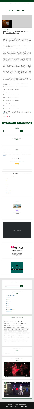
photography (20, 335)
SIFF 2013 (23, 339)
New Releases (18, 333)
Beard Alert (6, 321)
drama (12, 329)
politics (13, 337)
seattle (5, 339)
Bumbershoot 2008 (22, 323)
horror (9, 331)
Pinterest (8, 307)
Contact (20, 3)
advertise (15, 161)
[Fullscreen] (29, 376)
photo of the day (7, 337)
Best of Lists (17, 321)
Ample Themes (24, 406)
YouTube (8, 303)
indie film (20, 331)
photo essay (14, 335)
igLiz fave (14, 331)
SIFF (9, 339)
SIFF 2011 (18, 339)
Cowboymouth (6, 29)
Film (15, 3)
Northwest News (7, 335)
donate (11, 161)
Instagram (8, 301)
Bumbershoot (6, 323)
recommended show (20, 337)
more (23, 161)
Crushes (22, 327)
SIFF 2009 (13, 339)
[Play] (4, 376)
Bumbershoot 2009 (7, 325)
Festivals (23, 329)
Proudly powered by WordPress (12, 406)
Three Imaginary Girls (17, 10)
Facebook (8, 297)
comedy (18, 327)
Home (6, 3)
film (27, 329)
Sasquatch (27, 337)
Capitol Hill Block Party (17, 325)
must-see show (6, 333)
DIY (26, 327)
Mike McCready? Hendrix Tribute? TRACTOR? (8, 123)
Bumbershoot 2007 (14, 323)
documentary (6, 329)
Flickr (7, 305)
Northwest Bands (25, 333)
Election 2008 (17, 329)
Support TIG (26, 3)
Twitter (7, 299)
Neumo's (12, 333)
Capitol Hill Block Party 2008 (9, 327)
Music (10, 3)
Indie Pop (25, 331)
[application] (17, 369)
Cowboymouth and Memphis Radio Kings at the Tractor (16, 32)
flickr (5, 331)
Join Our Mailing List (10, 295)
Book (22, 321)
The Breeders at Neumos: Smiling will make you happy (24, 123)
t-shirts (19, 161)
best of (11, 321)
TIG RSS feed (8, 311)
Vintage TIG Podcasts (10, 309)
